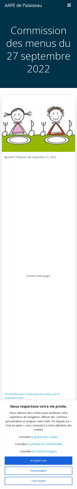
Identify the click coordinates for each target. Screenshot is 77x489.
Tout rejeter (38, 481)
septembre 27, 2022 (44, 157)
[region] (38, 444)
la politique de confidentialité (44, 444)
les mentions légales (44, 451)
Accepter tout (38, 460)
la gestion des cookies (44, 437)
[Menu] (69, 5)
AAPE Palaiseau (17, 157)
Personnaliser (38, 470)
